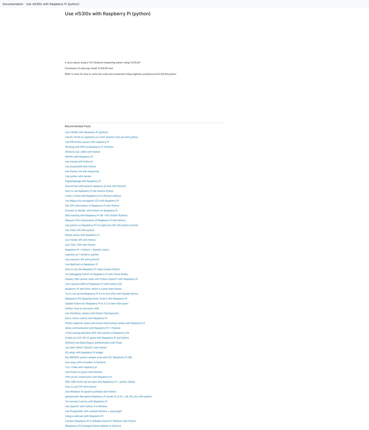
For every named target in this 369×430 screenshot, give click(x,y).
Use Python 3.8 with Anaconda (82, 171)
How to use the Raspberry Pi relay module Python (92, 269)
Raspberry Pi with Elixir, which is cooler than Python (93, 288)
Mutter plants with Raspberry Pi (82, 234)
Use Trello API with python (79, 230)
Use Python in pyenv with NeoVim (83, 372)
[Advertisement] (299, 106)
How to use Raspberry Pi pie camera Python (89, 190)
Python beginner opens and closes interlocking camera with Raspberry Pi (105, 323)
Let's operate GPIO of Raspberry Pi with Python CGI (93, 283)
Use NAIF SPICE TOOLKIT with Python (86, 347)
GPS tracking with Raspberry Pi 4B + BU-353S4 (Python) (96, 215)
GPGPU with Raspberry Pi (79, 156)
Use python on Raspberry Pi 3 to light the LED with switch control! (101, 225)
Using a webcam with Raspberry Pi (84, 416)
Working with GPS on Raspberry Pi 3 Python (89, 146)
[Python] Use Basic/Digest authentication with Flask (93, 342)
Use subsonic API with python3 (82, 259)
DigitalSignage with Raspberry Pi (83, 181)
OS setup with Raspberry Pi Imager (84, 352)
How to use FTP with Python (80, 386)
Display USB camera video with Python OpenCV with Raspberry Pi (101, 279)
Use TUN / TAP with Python (80, 244)
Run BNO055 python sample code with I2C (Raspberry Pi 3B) (98, 357)
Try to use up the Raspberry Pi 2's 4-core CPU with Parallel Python (101, 293)
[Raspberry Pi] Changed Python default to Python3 (93, 425)
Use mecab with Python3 (79, 161)
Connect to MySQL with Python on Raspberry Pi (91, 210)
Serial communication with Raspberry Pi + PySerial (92, 327)
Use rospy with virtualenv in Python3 (85, 362)
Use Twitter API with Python (80, 239)
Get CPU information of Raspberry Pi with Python (92, 205)
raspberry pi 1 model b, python (82, 254)
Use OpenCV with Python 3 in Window (86, 406)
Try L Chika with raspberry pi (81, 367)
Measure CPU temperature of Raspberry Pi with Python (95, 220)
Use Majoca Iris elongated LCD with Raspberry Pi (92, 200)
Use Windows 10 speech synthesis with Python (90, 391)
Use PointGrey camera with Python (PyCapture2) (92, 313)
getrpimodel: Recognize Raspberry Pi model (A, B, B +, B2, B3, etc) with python (108, 396)
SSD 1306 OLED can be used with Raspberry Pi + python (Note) (100, 381)
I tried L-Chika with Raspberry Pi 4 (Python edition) (93, 195)
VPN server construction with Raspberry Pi (88, 376)
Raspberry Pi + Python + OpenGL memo (87, 249)
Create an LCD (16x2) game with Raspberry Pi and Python (97, 337)
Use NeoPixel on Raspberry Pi (81, 264)
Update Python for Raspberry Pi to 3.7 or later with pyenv (96, 303)
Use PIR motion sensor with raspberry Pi (87, 142)
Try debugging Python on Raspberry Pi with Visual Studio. (96, 274)
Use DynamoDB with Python (80, 166)
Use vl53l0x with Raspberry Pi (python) (52, 4)
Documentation (13, 4)
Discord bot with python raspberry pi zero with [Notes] (95, 186)
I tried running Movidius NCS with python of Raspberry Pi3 (97, 332)
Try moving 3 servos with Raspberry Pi (86, 401)
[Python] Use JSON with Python (82, 151)
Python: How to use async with (82, 308)
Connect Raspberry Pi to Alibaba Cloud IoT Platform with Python (100, 420)
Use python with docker (78, 176)
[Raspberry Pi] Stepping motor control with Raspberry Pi (96, 298)
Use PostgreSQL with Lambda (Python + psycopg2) (93, 411)
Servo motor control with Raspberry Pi (86, 318)
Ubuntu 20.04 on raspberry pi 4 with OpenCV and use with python (101, 137)
